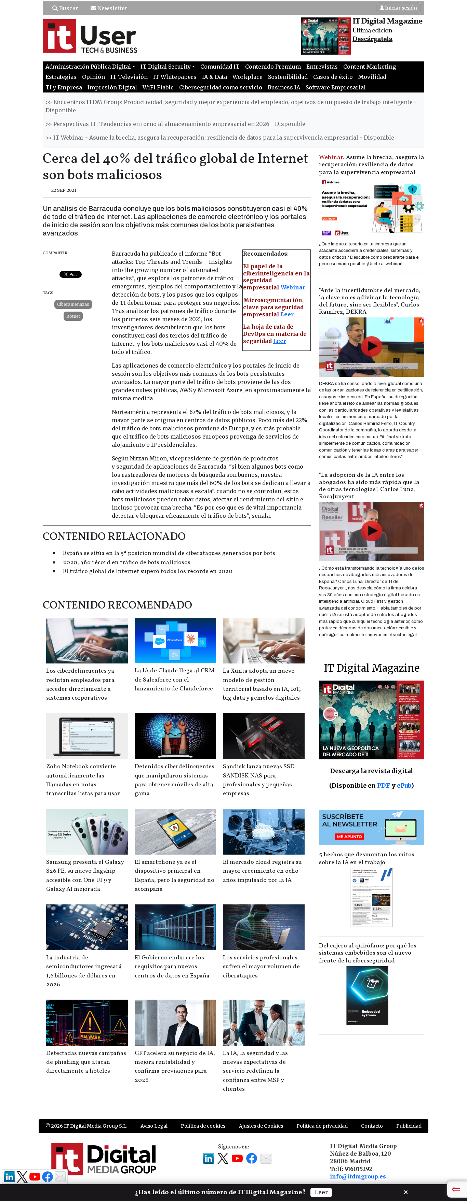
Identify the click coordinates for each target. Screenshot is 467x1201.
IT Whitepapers (175, 76)
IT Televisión (129, 76)
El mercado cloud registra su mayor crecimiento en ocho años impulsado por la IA (262, 871)
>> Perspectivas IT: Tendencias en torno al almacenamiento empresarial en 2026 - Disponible (175, 123)
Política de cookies (203, 1126)
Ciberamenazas (73, 304)
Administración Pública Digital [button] (88, 66)
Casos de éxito (333, 76)
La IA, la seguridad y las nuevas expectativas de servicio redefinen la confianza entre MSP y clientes (255, 1071)
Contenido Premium (273, 66)
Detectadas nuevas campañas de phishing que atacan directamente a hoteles (86, 1062)
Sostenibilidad (288, 76)
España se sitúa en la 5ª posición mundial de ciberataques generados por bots (169, 553)
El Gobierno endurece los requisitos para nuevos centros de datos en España (172, 967)
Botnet (73, 316)
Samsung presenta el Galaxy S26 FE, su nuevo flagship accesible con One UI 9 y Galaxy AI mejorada (85, 875)
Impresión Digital (112, 87)
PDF (383, 785)
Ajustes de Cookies (261, 1126)
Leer (287, 314)
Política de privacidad (322, 1126)
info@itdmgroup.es (358, 1176)
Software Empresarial (336, 87)
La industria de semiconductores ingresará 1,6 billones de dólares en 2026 (84, 971)
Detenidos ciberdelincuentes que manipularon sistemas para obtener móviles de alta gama (174, 780)
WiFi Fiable (158, 87)
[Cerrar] (406, 1191)
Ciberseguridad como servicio (220, 87)
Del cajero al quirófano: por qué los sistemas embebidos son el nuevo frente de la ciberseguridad (367, 953)
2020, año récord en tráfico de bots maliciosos (126, 562)
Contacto (372, 1126)
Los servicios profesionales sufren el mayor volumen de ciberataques (261, 967)
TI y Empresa (63, 87)
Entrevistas (322, 66)
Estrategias (61, 76)
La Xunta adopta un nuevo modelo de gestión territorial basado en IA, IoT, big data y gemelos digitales (262, 684)
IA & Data (214, 76)
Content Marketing (369, 66)
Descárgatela (372, 39)
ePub (404, 785)
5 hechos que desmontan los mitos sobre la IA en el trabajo (366, 858)
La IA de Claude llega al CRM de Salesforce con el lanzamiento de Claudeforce (174, 680)
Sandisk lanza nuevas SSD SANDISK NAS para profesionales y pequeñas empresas (259, 780)
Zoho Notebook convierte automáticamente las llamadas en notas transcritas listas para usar (83, 780)
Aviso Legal (154, 1126)
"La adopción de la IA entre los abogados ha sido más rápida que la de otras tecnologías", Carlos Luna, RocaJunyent (369, 486)
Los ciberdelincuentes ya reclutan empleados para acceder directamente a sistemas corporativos (80, 684)
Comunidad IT (220, 66)
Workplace (247, 76)
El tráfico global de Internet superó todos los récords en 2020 (147, 571)
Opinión (93, 76)
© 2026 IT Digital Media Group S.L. (86, 1126)
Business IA (284, 87)
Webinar (293, 287)
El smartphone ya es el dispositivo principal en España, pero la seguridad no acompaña (174, 875)
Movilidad (372, 76)
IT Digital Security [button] (166, 66)
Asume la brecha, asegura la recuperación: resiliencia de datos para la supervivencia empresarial (371, 165)
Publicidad (409, 1126)
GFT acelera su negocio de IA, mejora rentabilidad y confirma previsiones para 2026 (175, 1067)
